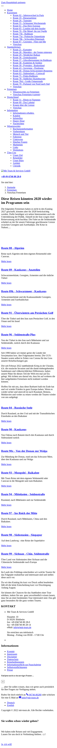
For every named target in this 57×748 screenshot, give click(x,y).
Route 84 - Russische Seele (16, 407)
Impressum (12, 654)
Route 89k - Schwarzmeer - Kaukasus (23, 291)
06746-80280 (35, 694)
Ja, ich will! (6, 744)
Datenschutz (12, 659)
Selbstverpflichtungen (17, 667)
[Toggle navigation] (2, 5)
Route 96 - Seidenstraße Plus (18, 334)
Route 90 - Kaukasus (13, 429)
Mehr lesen (6, 261)
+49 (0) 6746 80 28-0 (11, 176)
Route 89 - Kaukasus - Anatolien (20, 269)
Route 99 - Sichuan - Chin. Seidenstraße (25, 553)
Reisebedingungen (15, 662)
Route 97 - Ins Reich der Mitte (19, 513)
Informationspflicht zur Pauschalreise (24, 664)
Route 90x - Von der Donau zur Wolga (24, 451)
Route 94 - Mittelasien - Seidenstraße (23, 494)
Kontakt (10, 651)
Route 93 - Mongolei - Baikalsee (20, 472)
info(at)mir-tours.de (22, 627)
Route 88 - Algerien (12, 248)
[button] (12, 12)
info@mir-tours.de (30, 697)
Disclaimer (12, 656)
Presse (10, 670)
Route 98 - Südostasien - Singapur (21, 534)
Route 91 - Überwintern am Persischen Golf (27, 312)
